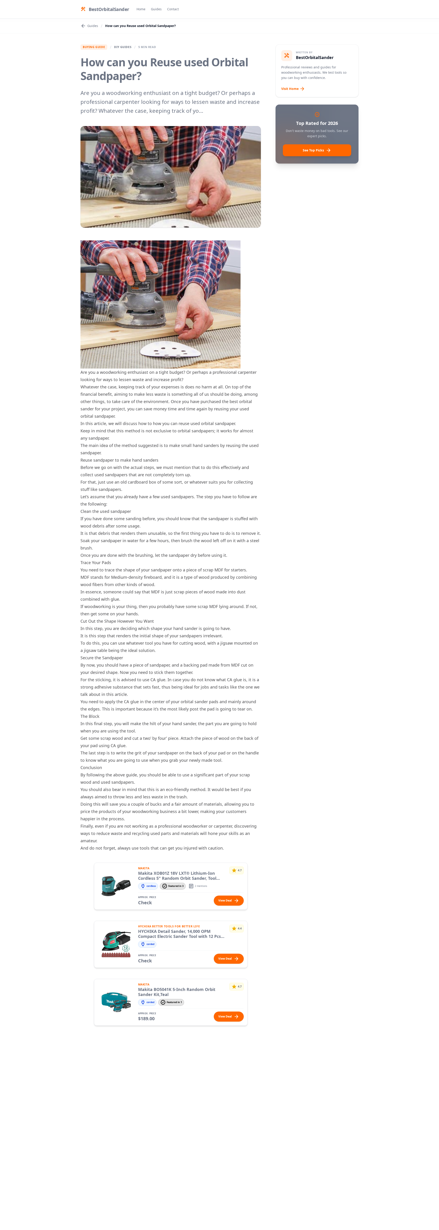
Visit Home (293, 89)
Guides (156, 9)
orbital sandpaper (97, 416)
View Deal (228, 900)
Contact (173, 9)
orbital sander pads (199, 701)
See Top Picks (317, 150)
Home (141, 9)
